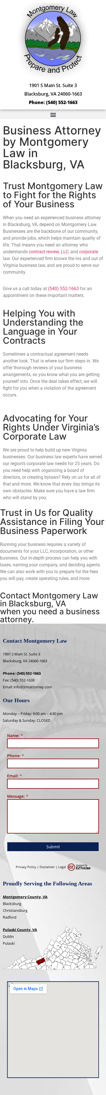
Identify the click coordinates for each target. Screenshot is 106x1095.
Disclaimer (47, 867)
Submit (53, 846)
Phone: (15, 756)
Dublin (8, 936)
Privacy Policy (26, 867)
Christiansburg (15, 910)
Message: (17, 796)
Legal (62, 867)
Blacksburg (12, 903)
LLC (64, 251)
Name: (15, 736)
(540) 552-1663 (61, 102)
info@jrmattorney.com (33, 686)
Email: (14, 776)
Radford (9, 917)
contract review (44, 251)
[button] (53, 114)
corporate (88, 251)
